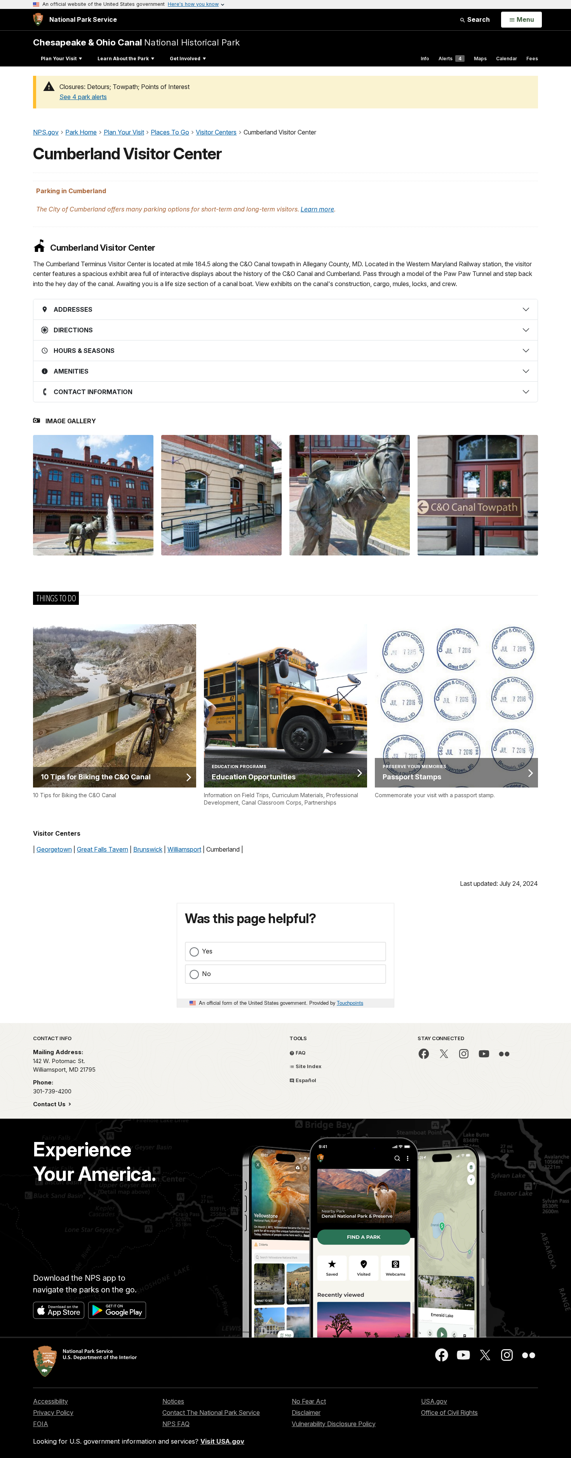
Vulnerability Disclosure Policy (334, 1424)
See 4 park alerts (83, 97)
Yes (207, 951)
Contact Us (50, 1104)
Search (478, 19)
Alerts (450, 58)
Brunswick (147, 849)
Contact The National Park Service (211, 1412)
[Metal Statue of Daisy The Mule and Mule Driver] (349, 495)
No (206, 974)
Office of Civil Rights (449, 1412)
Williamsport (184, 849)
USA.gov (434, 1401)
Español (305, 1080)
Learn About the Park (123, 58)
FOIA (40, 1424)
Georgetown (54, 849)
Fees (532, 58)
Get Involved (185, 58)
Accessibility (50, 1401)
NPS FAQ (176, 1424)
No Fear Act (309, 1401)
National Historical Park (136, 42)
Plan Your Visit (59, 58)
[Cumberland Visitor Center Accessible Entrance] (221, 495)
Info (425, 58)
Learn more (317, 209)
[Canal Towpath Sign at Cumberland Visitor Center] (478, 495)
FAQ (300, 1052)
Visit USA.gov (222, 1441)
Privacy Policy (53, 1412)
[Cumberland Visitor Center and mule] (93, 495)
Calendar (506, 58)
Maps (480, 58)
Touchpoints (350, 1002)
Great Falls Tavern (102, 849)
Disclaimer (306, 1412)
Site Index (308, 1066)
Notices (173, 1401)
